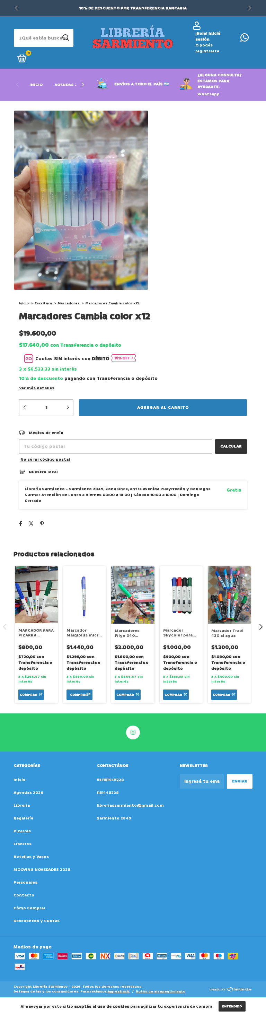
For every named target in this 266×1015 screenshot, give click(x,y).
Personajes (25, 882)
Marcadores (69, 303)
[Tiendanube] (230, 990)
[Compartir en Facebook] (20, 523)
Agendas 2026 (69, 85)
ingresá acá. (119, 991)
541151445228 (110, 780)
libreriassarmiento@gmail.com (130, 805)
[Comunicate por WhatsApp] (244, 39)
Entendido (232, 1006)
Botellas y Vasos (31, 857)
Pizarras (22, 831)
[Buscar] (65, 38)
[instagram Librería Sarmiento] (133, 732)
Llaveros (23, 844)
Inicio (36, 85)
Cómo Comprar (29, 908)
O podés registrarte (207, 48)
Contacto (24, 895)
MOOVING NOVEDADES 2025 (42, 870)
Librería (22, 805)
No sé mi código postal (45, 459)
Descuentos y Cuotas (37, 921)
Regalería (23, 818)
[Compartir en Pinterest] (42, 523)
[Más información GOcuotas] (124, 358)
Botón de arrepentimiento (160, 991)
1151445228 (108, 793)
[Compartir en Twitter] (31, 523)
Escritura (43, 303)
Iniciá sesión (207, 36)
